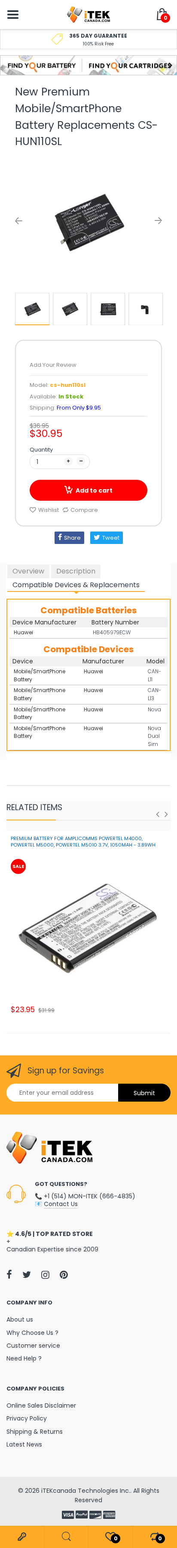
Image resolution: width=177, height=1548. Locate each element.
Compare (84, 510)
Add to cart (94, 490)
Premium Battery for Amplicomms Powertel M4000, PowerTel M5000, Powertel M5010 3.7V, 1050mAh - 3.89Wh (83, 841)
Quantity (41, 450)
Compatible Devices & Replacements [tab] (76, 585)
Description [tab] (75, 571)
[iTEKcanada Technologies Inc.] (88, 14)
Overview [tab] (28, 571)
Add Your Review (53, 365)
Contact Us (61, 1204)
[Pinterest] (64, 1274)
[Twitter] (26, 1274)
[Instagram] (45, 1274)
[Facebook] (9, 1274)
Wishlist (48, 510)
